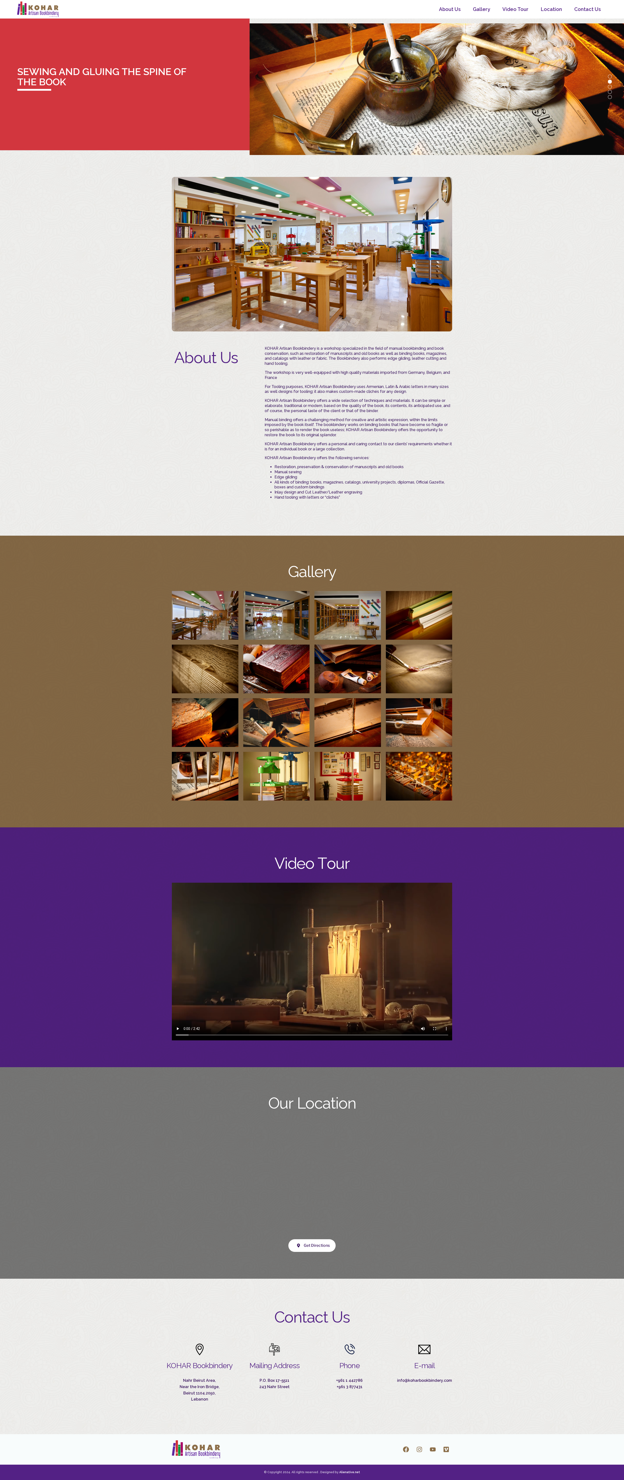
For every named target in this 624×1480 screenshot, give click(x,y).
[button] (205, 615)
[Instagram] (419, 1449)
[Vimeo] (446, 1449)
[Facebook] (406, 1449)
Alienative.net (349, 1472)
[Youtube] (433, 1449)
